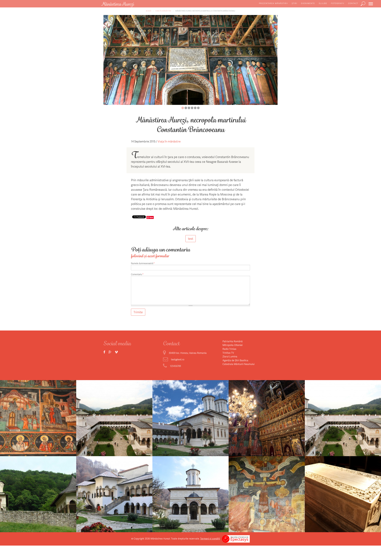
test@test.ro (177, 359)
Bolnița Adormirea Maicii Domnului (38, 491)
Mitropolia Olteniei (232, 345)
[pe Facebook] (104, 352)
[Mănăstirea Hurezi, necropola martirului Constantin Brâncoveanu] (190, 59)
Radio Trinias (229, 349)
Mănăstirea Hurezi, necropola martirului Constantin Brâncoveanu (205, 11)
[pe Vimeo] (116, 352)
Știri (294, 3)
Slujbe (323, 3)
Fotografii (337, 3)
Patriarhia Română (232, 341)
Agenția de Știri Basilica (235, 360)
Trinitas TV (228, 352)
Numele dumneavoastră (143, 263)
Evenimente (308, 3)
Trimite (138, 312)
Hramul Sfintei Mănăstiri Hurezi (114, 419)
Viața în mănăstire (163, 11)
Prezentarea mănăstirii (273, 3)
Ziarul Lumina (229, 356)
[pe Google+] (109, 352)
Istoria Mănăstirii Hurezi (38, 419)
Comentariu (137, 274)
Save (151, 217)
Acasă (148, 11)
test (190, 238)
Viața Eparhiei (114, 412)
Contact (353, 3)
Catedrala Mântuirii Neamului (238, 364)
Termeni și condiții (210, 538)
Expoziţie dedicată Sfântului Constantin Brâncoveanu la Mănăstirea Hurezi (190, 422)
